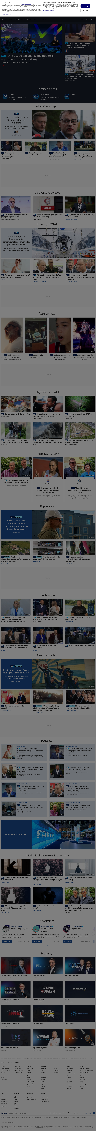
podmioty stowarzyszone (26, 4)
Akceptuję (85, 6)
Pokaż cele (85, 10)
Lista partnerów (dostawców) (48, 10)
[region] (48, 8)
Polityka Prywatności (6, 14)
